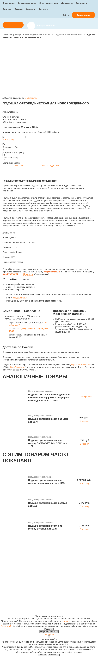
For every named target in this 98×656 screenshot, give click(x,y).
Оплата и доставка (48, 3)
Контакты (43, 9)
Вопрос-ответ (50, 572)
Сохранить (43, 655)
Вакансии (30, 9)
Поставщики (49, 565)
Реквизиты (81, 3)
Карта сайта (74, 603)
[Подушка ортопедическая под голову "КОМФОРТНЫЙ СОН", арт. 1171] (14, 442)
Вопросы (7, 9)
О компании (9, 3)
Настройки (44, 632)
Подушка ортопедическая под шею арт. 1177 (48, 420)
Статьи (67, 570)
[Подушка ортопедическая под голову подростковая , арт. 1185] (14, 480)
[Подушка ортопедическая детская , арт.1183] (14, 503)
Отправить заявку (13, 25)
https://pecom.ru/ (17, 367)
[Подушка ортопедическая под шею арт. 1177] (14, 419)
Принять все (53, 632)
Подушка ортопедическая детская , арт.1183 (48, 504)
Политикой (6, 626)
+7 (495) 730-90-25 (26, 329)
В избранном (31, 98)
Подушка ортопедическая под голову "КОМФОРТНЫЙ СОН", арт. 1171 (48, 443)
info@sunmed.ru (20, 298)
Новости (68, 567)
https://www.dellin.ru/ (80, 365)
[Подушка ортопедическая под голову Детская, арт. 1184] (14, 526)
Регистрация (83, 15)
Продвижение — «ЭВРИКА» (81, 598)
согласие (67, 621)
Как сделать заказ (27, 3)
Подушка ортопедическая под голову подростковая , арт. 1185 (46, 481)
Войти (66, 15)
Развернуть (49, 629)
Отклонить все (53, 655)
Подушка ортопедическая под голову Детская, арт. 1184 (45, 527)
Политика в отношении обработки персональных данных (15, 605)
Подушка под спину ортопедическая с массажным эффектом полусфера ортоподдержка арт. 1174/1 (49, 397)
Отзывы (18, 9)
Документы (67, 3)
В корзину (9, 140)
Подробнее (86, 397)
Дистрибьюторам (52, 562)
